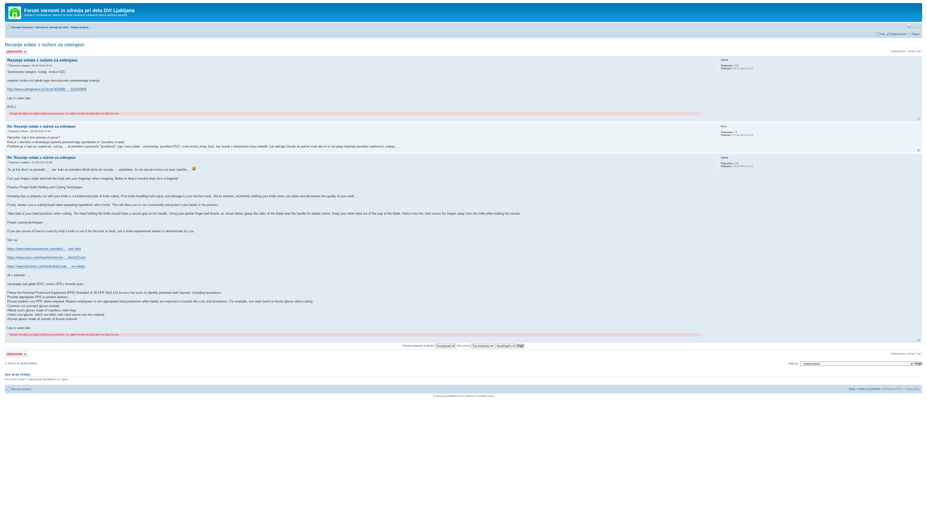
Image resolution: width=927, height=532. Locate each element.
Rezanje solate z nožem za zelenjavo (44, 44)
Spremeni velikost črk (916, 26)
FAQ (882, 34)
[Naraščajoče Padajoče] (510, 345)
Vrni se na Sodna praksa (22, 363)
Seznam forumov (22, 27)
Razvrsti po (464, 345)
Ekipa (852, 388)
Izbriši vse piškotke (869, 388)
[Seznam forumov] (15, 12)
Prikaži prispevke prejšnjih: (419, 345)
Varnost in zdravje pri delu (52, 27)
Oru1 (25, 131)
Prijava (916, 34)
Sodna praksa (79, 27)
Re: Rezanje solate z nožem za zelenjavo (41, 126)
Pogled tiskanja (909, 26)
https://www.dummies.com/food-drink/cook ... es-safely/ (46, 266)
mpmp (25, 65)
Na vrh (918, 119)
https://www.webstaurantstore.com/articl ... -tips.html (44, 249)
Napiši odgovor (13, 50)
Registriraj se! (898, 34)
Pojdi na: (793, 363)
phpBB (451, 396)
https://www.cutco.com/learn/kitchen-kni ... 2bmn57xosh (46, 257)
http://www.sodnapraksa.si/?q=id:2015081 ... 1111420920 (46, 89)
